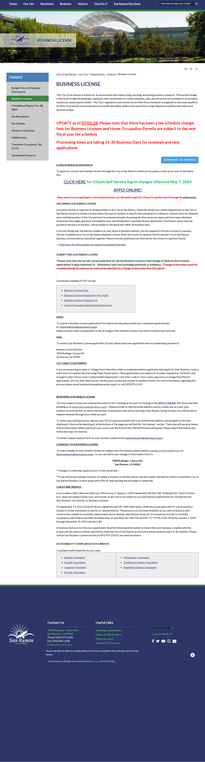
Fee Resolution (20, 116)
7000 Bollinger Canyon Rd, (62, 630)
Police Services (105, 638)
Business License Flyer (76, 290)
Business (65, 4)
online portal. (190, 197)
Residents (47, 4)
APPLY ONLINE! (128, 190)
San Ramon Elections (127, 4)
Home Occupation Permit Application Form (88, 305)
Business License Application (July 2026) (86, 295)
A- (191, 68)
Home (13, 4)
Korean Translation (74, 572)
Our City (28, 4)
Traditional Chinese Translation (140, 562)
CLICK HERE (75, 181)
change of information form (165, 450)
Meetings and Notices (109, 630)
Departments (97, 74)
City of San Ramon (66, 74)
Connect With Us (162, 633)
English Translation (74, 557)
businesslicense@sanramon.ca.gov (89, 407)
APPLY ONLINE (167, 402)
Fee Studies (18, 123)
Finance (16, 77)
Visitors (83, 4)
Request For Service (107, 642)
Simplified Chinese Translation (140, 567)
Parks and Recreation (108, 634)
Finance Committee (23, 130)
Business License (22, 98)
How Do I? (100, 4)
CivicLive (96, 661)
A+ (186, 68)
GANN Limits (19, 137)
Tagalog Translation (75, 567)
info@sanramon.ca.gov (59, 644)
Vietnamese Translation (136, 557)
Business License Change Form (81, 300)
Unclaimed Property (24, 155)
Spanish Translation (75, 562)
